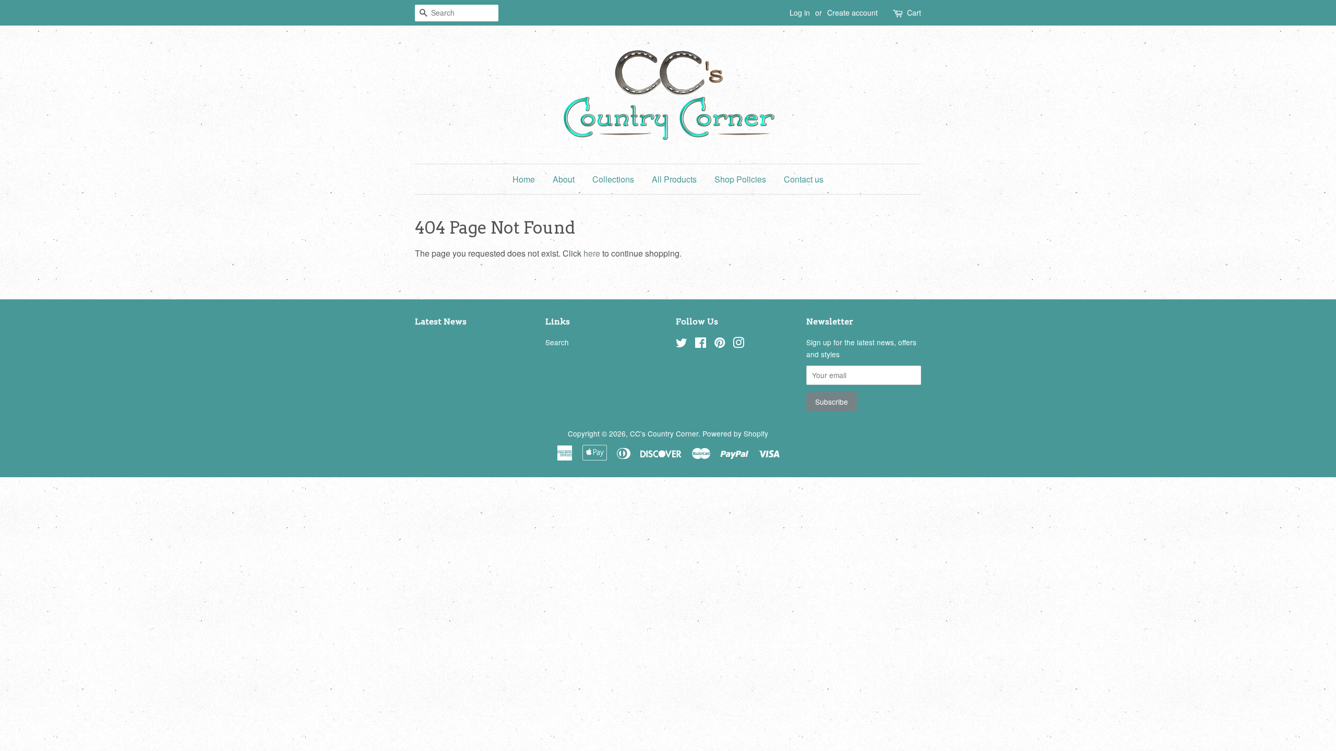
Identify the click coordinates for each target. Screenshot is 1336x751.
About (564, 179)
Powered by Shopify (735, 433)
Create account (852, 12)
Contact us (804, 179)
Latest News (441, 321)
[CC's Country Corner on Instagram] (738, 344)
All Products (674, 179)
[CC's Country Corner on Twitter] (681, 344)
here (591, 253)
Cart (914, 12)
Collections (613, 179)
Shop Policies (740, 179)
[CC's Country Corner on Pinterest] (719, 344)
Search (557, 342)
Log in (800, 12)
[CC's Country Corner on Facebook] (701, 344)
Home (523, 179)
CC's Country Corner (664, 433)
